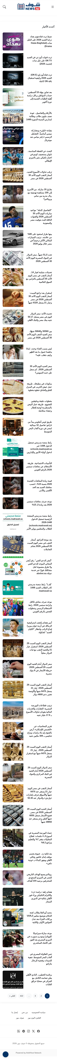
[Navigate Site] (52, 7)
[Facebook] (38, 1031)
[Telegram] (23, 1031)
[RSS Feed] (18, 1031)
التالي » (12, 996)
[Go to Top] (5, 1054)
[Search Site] (4, 7)
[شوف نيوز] (28, 6)
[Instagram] (28, 1031)
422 (21, 996)
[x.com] (33, 1031)
